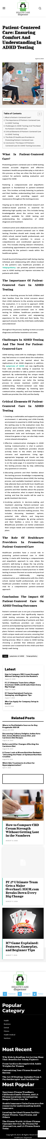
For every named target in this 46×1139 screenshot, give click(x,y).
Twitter (40, 994)
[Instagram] (20, 994)
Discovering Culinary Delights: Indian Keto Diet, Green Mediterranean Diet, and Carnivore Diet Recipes (21, 735)
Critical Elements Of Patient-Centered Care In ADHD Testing (23, 133)
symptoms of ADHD (15, 366)
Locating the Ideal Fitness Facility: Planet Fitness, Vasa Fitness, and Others (21, 1114)
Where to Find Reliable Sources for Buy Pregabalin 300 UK (20, 726)
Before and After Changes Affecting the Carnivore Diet (20, 745)
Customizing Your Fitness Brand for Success (21, 1071)
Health (7, 99)
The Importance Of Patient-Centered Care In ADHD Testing (22, 121)
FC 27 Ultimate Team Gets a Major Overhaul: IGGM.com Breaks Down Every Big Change (23, 684)
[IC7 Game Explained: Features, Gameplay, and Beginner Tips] (23, 923)
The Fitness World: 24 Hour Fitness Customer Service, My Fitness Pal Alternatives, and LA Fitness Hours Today (21, 1125)
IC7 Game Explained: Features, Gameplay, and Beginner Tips (18, 694)
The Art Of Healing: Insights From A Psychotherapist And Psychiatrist (21, 1078)
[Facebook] (5, 994)
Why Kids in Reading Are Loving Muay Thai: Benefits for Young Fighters (23, 1058)
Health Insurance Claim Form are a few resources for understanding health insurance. (23, 1105)
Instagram (26, 994)
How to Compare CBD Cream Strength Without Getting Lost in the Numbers (22, 675)
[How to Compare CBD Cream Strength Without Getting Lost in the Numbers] (23, 805)
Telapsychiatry (9, 267)
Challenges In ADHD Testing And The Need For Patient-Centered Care (22, 127)
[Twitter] (35, 994)
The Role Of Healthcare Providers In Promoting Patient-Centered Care (19, 138)
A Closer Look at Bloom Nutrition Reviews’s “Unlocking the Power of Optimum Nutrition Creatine (22, 754)
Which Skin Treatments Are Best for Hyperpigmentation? (18, 763)
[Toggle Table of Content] (38, 114)
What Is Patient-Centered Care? (18, 117)
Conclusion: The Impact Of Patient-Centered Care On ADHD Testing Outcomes (23, 144)
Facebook (12, 994)
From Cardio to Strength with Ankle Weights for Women (21, 1064)
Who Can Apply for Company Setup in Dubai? (21, 702)
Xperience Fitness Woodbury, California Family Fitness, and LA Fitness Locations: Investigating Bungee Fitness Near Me (20, 1095)
